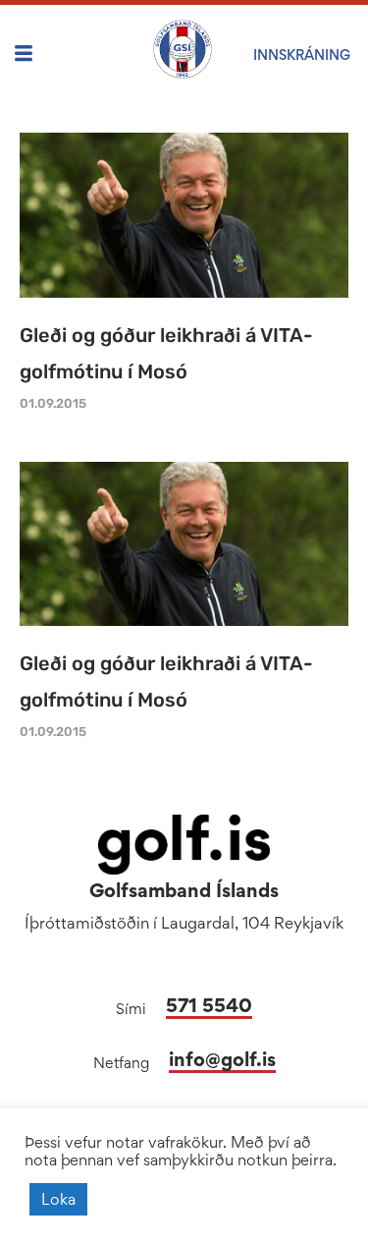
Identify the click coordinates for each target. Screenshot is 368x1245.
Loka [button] (58, 1199)
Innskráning (301, 54)
